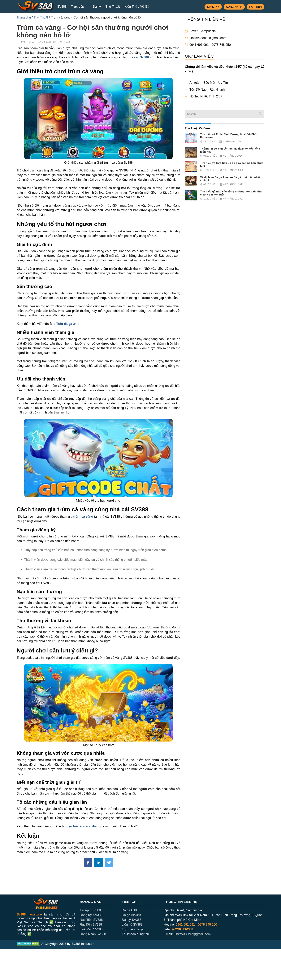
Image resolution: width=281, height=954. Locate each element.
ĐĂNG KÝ (213, 6)
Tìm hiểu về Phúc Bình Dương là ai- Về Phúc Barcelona (229, 136)
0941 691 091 (185, 924)
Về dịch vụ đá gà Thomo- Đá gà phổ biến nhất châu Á (230, 179)
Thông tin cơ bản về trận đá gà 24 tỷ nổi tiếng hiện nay (230, 150)
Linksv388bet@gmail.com (207, 38)
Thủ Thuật (113, 6)
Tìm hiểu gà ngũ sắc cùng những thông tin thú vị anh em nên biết (231, 193)
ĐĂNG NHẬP (234, 6)
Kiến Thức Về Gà (136, 6)
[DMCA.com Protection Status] (28, 944)
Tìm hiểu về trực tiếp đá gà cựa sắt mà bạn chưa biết (231, 164)
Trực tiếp (78, 6)
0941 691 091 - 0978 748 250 (210, 45)
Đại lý (97, 6)
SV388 (62, 6)
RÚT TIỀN (255, 6)
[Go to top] (8, 945)
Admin (23, 41)
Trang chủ (24, 17)
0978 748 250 (207, 924)
